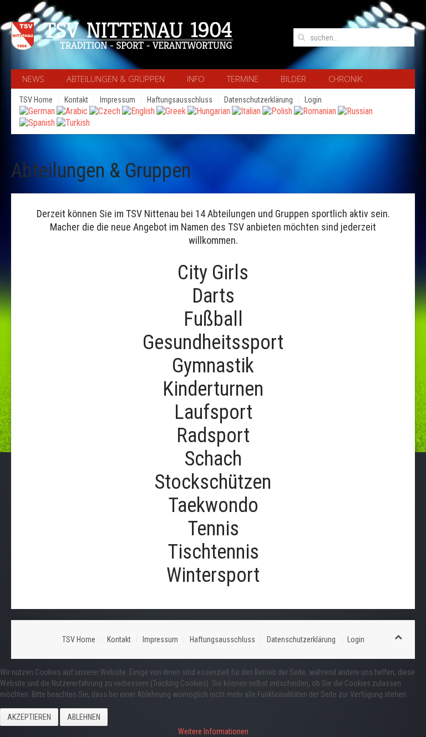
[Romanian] (315, 110)
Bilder (293, 78)
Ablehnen (83, 717)
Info (196, 78)
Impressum (117, 99)
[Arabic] (72, 110)
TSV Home (36, 99)
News (33, 78)
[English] (138, 110)
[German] (37, 110)
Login (313, 99)
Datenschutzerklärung (258, 99)
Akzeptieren (29, 717)
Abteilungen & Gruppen (116, 78)
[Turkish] (73, 122)
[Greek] (171, 110)
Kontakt (76, 99)
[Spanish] (37, 122)
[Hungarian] (208, 110)
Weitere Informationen (213, 731)
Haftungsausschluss (179, 99)
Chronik (345, 78)
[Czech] (104, 110)
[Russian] (355, 110)
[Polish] (277, 110)
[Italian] (246, 110)
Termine (242, 78)
